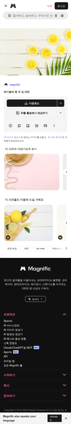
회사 (6, 385)
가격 (49, 6)
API (6, 356)
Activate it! (54, 418)
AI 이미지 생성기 (12, 137)
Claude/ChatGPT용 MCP (21, 347)
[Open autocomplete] (8, 15)
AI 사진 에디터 (55, 137)
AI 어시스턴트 (11, 325)
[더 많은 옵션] (54, 125)
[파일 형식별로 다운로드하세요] (60, 103)
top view (40, 248)
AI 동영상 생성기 (13, 334)
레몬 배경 (12, 248)
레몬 (26, 248)
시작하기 (9, 375)
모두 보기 (31, 149)
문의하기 (9, 396)
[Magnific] (35, 269)
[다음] (66, 172)
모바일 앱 (9, 361)
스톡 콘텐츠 (10, 343)
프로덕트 (9, 314)
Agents (11, 352)
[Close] (66, 418)
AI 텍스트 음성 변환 (15, 338)
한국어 (35, 299)
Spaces (8, 321)
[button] (35, 299)
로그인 (61, 6)
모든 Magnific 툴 (13, 365)
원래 (21, 31)
